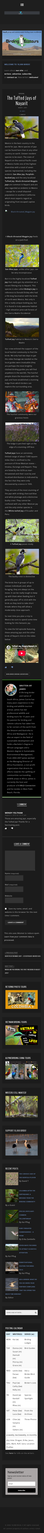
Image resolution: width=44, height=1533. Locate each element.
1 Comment (22, 114)
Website (8, 896)
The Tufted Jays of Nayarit (21, 100)
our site (19, 70)
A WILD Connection (27, 785)
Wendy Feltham (14, 813)
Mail (11, 884)
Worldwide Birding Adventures (17, 674)
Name (12, 873)
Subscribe (21, 1490)
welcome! (33, 77)
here (11, 1453)
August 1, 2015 (22, 108)
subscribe (26, 74)
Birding (22, 94)
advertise (16, 74)
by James (22, 111)
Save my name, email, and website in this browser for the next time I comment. (21, 912)
